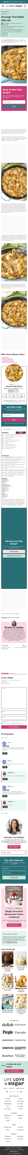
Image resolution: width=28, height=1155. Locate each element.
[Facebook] (14, 1091)
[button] (2, 14)
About (5, 1088)
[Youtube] (21, 1091)
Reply (4, 753)
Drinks (8, 1120)
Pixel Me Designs (17, 1153)
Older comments (4, 737)
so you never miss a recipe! (13, 1)
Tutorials (20, 1127)
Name (3, 711)
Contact (11, 1088)
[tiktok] (17, 1091)
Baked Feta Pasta (5, 357)
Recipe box (7, 1127)
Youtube (20, 1139)
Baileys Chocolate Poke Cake (21, 646)
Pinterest (8, 1139)
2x (24, 432)
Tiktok (8, 1141)
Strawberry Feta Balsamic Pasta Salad (9, 362)
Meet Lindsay (14, 846)
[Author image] (2, 23)
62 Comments (4, 24)
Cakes (20, 1098)
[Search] (25, 852)
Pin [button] (13, 30)
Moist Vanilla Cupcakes (21, 968)
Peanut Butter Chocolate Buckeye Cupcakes (6, 647)
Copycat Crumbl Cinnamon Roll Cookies (21, 1012)
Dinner (9, 617)
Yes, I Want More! (13, 1071)
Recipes (18, 617)
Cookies (7, 1098)
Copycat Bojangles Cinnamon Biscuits (7, 1011)
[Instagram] (6, 1091)
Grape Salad (7, 990)
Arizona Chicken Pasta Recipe (8, 361)
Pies (7, 1106)
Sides (20, 1118)
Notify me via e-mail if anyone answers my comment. (12, 723)
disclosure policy (10, 27)
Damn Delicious (16, 613)
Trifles (20, 1109)
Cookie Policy (20, 1149)
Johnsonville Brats (19, 435)
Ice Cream (7, 1109)
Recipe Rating (3, 681)
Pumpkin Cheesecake (20, 990)
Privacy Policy (12, 1149)
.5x (17, 432)
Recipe (5, 30)
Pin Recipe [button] (14, 551)
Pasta (13, 617)
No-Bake (20, 1103)
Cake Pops (20, 1101)
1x (20, 432)
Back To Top (13, 1151)
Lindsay (7, 23)
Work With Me (20, 1088)
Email (3, 717)
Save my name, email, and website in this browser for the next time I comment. (15, 721)
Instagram (20, 1136)
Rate (19, 30)
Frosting (20, 1106)
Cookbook (20, 1130)
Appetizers (7, 1115)
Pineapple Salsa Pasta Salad (7, 359)
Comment (4, 688)
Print (21, 396)
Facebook (8, 1136)
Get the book (13, 925)
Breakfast (20, 1115)
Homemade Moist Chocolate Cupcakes (8, 969)
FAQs (7, 1130)
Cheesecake (8, 1103)
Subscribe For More (14, 555)
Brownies (8, 1101)
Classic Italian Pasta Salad (7, 358)
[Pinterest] (10, 1091)
